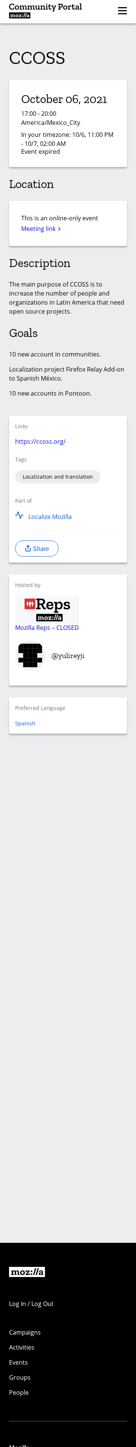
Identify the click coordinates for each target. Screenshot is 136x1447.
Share (40, 549)
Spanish (25, 723)
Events (18, 1362)
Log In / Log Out (31, 1304)
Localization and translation (58, 476)
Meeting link (39, 228)
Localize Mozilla (50, 517)
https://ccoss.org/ (40, 441)
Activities (21, 1347)
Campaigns (25, 1332)
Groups (20, 1377)
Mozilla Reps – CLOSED (47, 627)
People (19, 1392)
